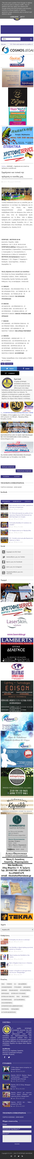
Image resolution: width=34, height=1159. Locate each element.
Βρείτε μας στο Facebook (14, 562)
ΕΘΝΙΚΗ (4, 990)
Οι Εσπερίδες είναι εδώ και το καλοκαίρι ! (19, 939)
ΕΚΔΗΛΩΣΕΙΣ (13, 990)
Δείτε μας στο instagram (14, 567)
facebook (6, 476)
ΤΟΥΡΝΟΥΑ (5, 1009)
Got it (22, 17)
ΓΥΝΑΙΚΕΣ (17, 987)
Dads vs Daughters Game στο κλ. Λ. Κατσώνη (20, 963)
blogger (16, 476)
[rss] (22, 1156)
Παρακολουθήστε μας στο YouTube (14, 572)
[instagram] (11, 1156)
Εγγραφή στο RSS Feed (13, 552)
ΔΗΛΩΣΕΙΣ (27, 987)
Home (3, 166)
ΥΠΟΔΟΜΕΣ (15, 1009)
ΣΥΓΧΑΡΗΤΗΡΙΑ (19, 999)
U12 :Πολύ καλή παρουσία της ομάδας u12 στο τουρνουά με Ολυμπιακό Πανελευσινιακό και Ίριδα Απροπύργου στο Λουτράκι (21, 515)
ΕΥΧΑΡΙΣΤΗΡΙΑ (25, 990)
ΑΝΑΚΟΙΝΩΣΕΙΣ (7, 987)
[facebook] (5, 1057)
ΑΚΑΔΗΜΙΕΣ (22, 984)
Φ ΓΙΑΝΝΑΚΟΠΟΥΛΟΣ (9, 1012)
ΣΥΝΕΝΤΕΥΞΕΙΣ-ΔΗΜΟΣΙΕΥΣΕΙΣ (12, 1006)
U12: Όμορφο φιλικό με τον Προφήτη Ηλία (20, 530)
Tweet (11, 369)
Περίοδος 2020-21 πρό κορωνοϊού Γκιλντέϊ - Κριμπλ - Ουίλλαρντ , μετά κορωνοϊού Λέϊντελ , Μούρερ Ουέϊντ (21, 1094)
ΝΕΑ (18, 996)
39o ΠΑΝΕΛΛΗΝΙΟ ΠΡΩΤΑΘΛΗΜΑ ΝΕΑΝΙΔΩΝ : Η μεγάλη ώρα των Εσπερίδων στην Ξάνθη (16, 456)
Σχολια (28, 501)
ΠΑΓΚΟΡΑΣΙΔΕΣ (7, 999)
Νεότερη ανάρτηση (8, 467)
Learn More (14, 17)
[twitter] (9, 1057)
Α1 (15, 984)
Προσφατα (6, 501)
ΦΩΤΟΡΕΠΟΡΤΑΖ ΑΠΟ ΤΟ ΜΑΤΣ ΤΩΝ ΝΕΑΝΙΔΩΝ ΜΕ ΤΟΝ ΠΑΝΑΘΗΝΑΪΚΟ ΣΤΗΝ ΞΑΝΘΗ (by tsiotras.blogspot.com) (17, 437)
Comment (11, 373)
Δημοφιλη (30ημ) (17, 502)
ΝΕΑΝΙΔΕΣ (10, 166)
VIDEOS (9, 984)
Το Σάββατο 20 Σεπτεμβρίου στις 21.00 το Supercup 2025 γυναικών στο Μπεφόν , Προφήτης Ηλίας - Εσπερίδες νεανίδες (16, 417)
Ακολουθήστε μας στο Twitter (15, 557)
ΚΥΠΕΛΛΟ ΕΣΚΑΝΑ (8, 996)
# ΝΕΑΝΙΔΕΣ (9, 364)
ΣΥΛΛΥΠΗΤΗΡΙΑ (7, 1003)
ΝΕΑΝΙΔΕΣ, (18, 182)
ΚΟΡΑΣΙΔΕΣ (5, 993)
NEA (3, 984)
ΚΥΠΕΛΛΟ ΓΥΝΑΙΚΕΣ (18, 993)
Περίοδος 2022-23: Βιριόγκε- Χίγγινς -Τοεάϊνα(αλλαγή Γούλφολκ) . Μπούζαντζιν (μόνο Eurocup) (21, 1077)
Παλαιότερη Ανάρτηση (24, 471)
